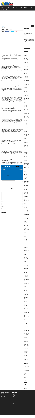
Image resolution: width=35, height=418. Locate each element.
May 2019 (25, 172)
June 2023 (25, 105)
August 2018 (26, 185)
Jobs (13, 403)
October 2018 (26, 182)
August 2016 (26, 218)
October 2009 (26, 331)
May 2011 (25, 305)
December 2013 (26, 262)
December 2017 (26, 196)
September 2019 (26, 167)
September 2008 (26, 349)
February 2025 (26, 77)
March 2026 (26, 59)
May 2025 (25, 73)
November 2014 (26, 247)
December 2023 (26, 96)
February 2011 (26, 309)
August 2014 (26, 251)
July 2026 (25, 54)
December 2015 (26, 229)
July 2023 (25, 103)
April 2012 (25, 290)
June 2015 (25, 237)
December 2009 (26, 329)
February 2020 (26, 160)
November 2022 (26, 114)
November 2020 (26, 148)
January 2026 (26, 62)
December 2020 (26, 146)
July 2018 (25, 186)
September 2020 (26, 150)
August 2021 (26, 135)
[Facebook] (2, 411)
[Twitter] (5, 411)
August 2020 (26, 152)
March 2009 (26, 341)
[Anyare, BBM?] (19, 184)
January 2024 (26, 95)
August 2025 (26, 69)
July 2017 (25, 203)
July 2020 (25, 153)
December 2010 (26, 312)
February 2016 (26, 226)
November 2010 (26, 313)
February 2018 (26, 193)
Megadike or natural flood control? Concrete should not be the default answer (29, 40)
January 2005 (26, 358)
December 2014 (26, 246)
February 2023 (26, 110)
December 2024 (26, 80)
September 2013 (26, 266)
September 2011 (26, 300)
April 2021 (25, 141)
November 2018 (26, 181)
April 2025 (25, 74)
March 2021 (26, 142)
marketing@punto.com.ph (4, 408)
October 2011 (26, 298)
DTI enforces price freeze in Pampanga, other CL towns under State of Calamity (29, 37)
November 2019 (26, 164)
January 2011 (26, 311)
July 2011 (25, 302)
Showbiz (25, 376)
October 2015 (26, 232)
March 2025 (26, 76)
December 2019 (26, 163)
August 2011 (26, 301)
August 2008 (26, 351)
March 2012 (26, 291)
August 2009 (26, 334)
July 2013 (25, 269)
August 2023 (26, 102)
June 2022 (25, 121)
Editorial (14, 396)
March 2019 (26, 175)
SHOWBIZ (21, 7)
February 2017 (26, 210)
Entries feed (26, 385)
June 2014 (25, 254)
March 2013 (26, 275)
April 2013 (25, 273)
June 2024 (25, 88)
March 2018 (26, 192)
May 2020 (25, 156)
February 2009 (26, 342)
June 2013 (25, 271)
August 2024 (26, 85)
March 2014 (26, 258)
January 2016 (26, 228)
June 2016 (25, 221)
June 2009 (25, 337)
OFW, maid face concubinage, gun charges (18, 171)
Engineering (26, 367)
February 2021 (26, 143)
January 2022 (26, 128)
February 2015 (26, 243)
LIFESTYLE (25, 7)
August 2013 (26, 268)
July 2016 (25, 219)
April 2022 (25, 124)
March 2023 (26, 109)
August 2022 (26, 119)
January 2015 (26, 244)
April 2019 (25, 174)
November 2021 (26, 131)
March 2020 (26, 159)
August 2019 (26, 168)
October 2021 (26, 132)
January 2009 (26, 344)
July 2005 (25, 355)
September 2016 (26, 217)
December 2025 (26, 63)
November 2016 (26, 214)
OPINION (17, 7)
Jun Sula (3, 29)
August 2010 (26, 318)
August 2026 (26, 52)
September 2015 (26, 233)
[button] (34, 8)
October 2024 (26, 83)
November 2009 (26, 330)
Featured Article (26, 370)
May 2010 (25, 322)
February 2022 (26, 127)
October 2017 (26, 199)
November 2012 (26, 280)
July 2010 (25, 319)
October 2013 (26, 265)
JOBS (6, 9)
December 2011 (26, 295)
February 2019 (26, 177)
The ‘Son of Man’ (4, 187)
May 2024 (25, 90)
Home (2, 25)
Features (14, 395)
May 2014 (25, 255)
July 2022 (25, 120)
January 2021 (26, 145)
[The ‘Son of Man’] (5, 184)
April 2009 (25, 340)
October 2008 (26, 348)
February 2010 (26, 326)
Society (25, 377)
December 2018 (26, 179)
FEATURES (7, 7)
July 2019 (25, 170)
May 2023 (25, 106)
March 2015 (26, 242)
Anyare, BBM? (18, 187)
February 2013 (26, 276)
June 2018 (25, 188)
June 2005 (25, 356)
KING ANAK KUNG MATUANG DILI (11, 188)
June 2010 (25, 320)
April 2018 (25, 190)
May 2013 (25, 272)
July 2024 (25, 87)
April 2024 (25, 91)
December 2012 (26, 279)
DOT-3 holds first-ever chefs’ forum (28, 34)
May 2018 (25, 189)
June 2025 (25, 72)
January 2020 (26, 161)
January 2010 (26, 327)
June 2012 (25, 287)
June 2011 (25, 304)
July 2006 (25, 352)
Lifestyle (25, 373)
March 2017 (26, 208)
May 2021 (25, 139)
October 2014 (26, 248)
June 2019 (25, 171)
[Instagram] (4, 411)
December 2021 (26, 130)
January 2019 (26, 178)
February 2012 (26, 293)
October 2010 (26, 315)
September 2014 (26, 250)
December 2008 (26, 345)
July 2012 (25, 286)
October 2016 (26, 215)
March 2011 (26, 308)
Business (14, 401)
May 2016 (25, 222)
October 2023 (26, 99)
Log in (25, 384)
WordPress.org (26, 388)
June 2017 (25, 204)
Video (25, 380)
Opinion (4, 25)
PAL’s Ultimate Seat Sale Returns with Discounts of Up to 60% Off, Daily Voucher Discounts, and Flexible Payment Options (29, 44)
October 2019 (26, 166)
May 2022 (25, 123)
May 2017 (25, 206)
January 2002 (26, 359)
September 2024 (26, 84)
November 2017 (26, 197)
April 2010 (25, 323)
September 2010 (26, 316)
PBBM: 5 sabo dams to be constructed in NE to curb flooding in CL (29, 31)
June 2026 (25, 55)
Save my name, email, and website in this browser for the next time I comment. (11, 210)
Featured (25, 369)
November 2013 (26, 264)
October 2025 (26, 66)
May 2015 (25, 239)
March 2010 (26, 324)
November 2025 (26, 65)
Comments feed (26, 387)
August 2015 (26, 235)
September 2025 (26, 67)
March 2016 (26, 225)
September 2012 (26, 283)
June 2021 (25, 138)
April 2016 (25, 224)
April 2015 (25, 240)
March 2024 (26, 92)
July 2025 (25, 70)
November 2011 (26, 297)
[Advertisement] (17, 17)
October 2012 (26, 282)
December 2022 (26, 113)
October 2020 (26, 149)
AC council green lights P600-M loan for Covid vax (6, 171)
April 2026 (25, 58)
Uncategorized (26, 378)
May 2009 (25, 338)
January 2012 (26, 294)
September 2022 (26, 117)
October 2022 (26, 116)
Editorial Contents (26, 366)
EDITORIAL (12, 7)
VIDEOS (2, 9)
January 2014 (26, 261)
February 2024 (26, 94)
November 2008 (26, 347)
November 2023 (26, 98)
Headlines (25, 371)
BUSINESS (30, 7)
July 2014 (25, 253)
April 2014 (25, 257)
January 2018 (26, 195)
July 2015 (25, 236)
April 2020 (25, 157)
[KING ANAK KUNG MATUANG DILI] (12, 184)
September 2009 (26, 333)
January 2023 (26, 112)
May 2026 (25, 56)
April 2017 (25, 207)
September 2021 (26, 134)
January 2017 (26, 211)
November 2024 (26, 81)
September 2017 (26, 200)
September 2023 (26, 101)
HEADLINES (3, 7)
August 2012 (26, 284)
